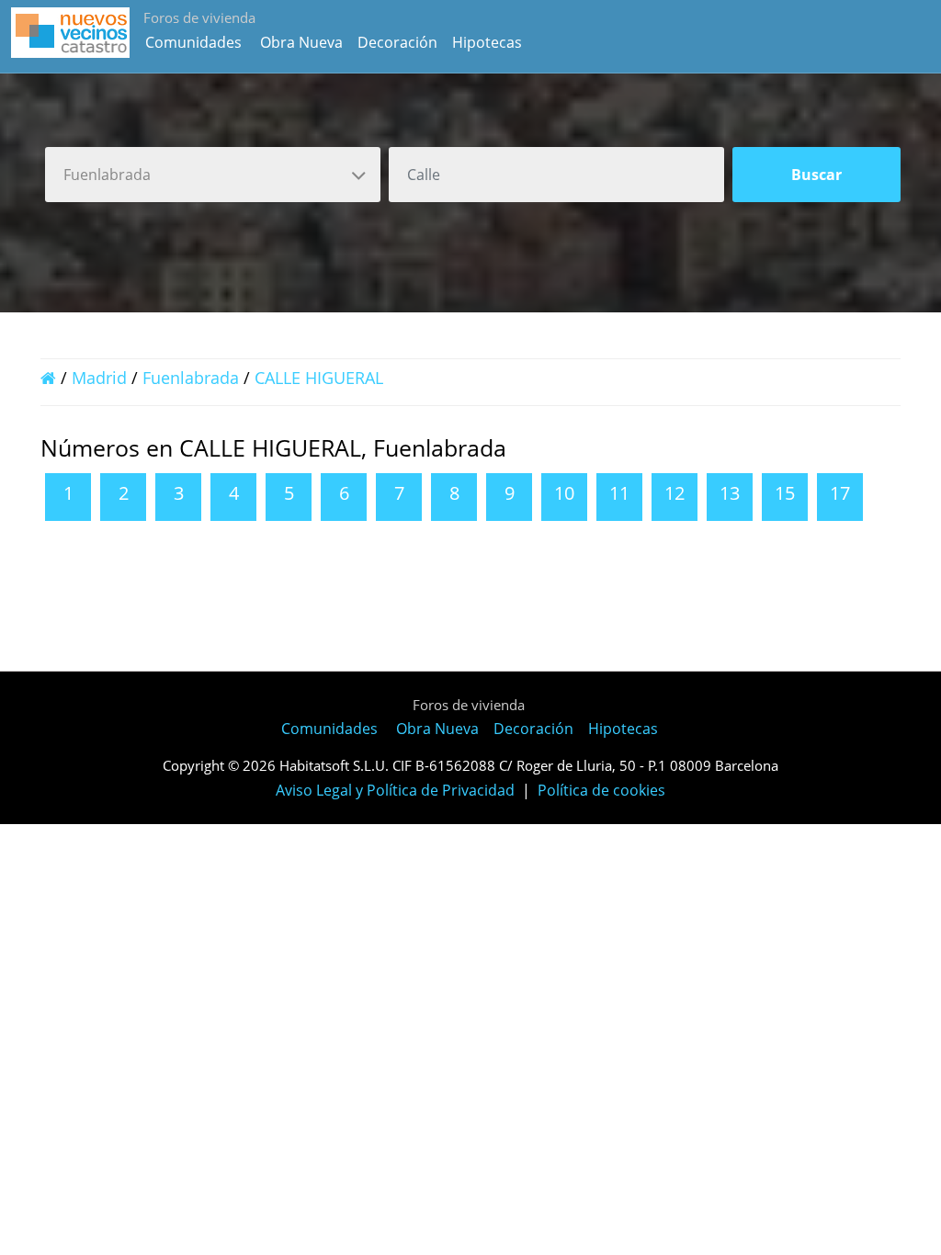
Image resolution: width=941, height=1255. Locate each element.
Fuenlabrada (190, 378)
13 (730, 493)
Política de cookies (601, 790)
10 (564, 493)
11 (619, 493)
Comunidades (193, 42)
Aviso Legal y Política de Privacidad (395, 790)
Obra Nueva (301, 42)
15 (785, 493)
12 (674, 493)
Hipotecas (487, 42)
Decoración (397, 42)
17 (840, 493)
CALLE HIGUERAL (319, 378)
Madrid (99, 378)
